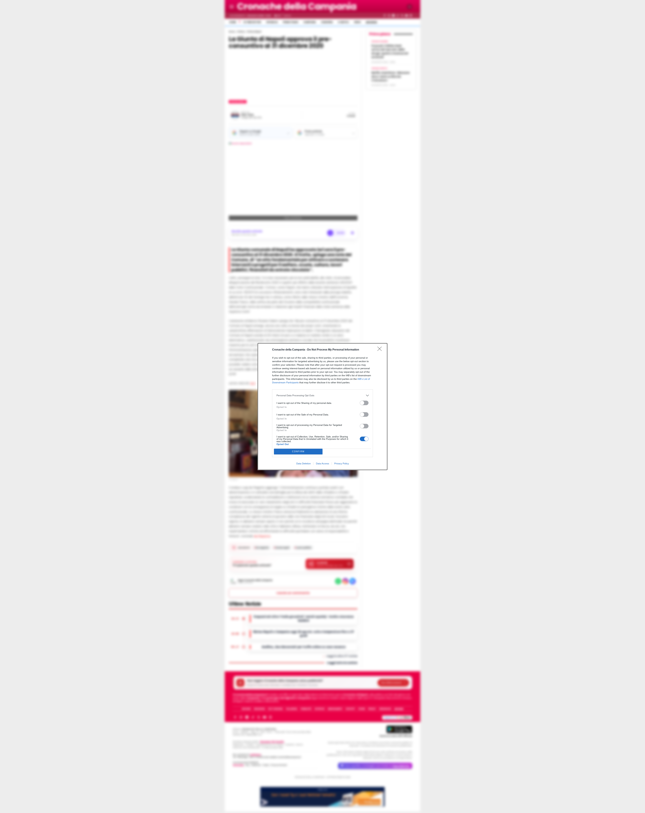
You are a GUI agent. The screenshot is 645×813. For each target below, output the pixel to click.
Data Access (322, 463)
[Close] (380, 350)
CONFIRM (298, 451)
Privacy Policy (341, 463)
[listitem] (322, 395)
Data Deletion (303, 463)
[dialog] (322, 406)
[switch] (364, 403)
